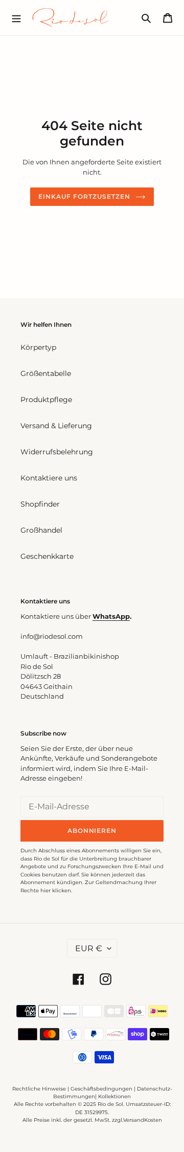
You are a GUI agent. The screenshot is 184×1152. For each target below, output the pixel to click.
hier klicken (55, 890)
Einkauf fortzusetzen (84, 196)
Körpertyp (38, 347)
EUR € (88, 948)
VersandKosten (142, 1120)
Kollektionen (114, 1096)
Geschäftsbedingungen (101, 1088)
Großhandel (41, 530)
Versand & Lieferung (56, 425)
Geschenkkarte (47, 556)
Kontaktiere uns (48, 478)
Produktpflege (46, 399)
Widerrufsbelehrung (56, 451)
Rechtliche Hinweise (39, 1088)
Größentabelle (45, 373)
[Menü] (16, 17)
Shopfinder (40, 504)
